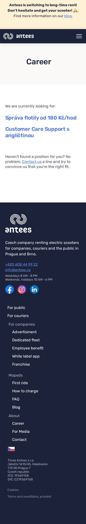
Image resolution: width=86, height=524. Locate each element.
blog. (68, 16)
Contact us (32, 161)
